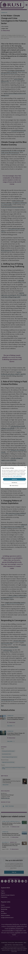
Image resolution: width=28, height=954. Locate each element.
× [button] (25, 467)
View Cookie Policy (17, 476)
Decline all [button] (14, 482)
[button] (14, 485)
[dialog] (14, 477)
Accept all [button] (14, 479)
